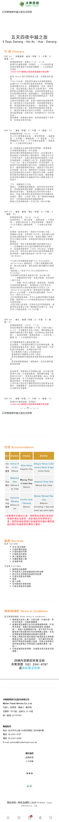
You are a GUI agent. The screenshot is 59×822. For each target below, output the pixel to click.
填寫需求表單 (31, 668)
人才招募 (29, 761)
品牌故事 (29, 757)
